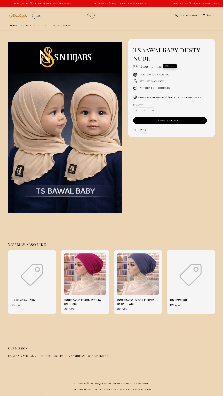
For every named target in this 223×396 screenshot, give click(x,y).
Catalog (26, 25)
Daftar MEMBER (61, 25)
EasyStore (142, 383)
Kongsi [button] (142, 129)
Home (13, 25)
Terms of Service (82, 389)
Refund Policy (122, 389)
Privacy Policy (103, 389)
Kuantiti (138, 105)
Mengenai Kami (142, 389)
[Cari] (89, 15)
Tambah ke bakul (170, 120)
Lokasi (42, 25)
